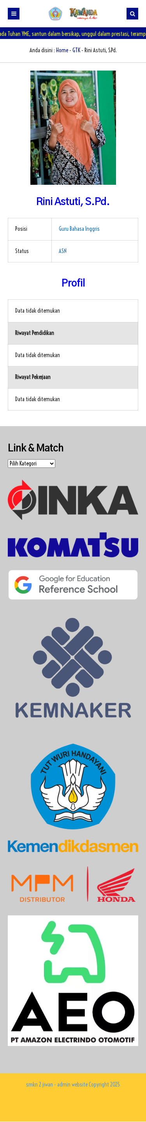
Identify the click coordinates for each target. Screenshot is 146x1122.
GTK (76, 50)
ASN (63, 251)
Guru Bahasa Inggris (79, 228)
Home (62, 50)
